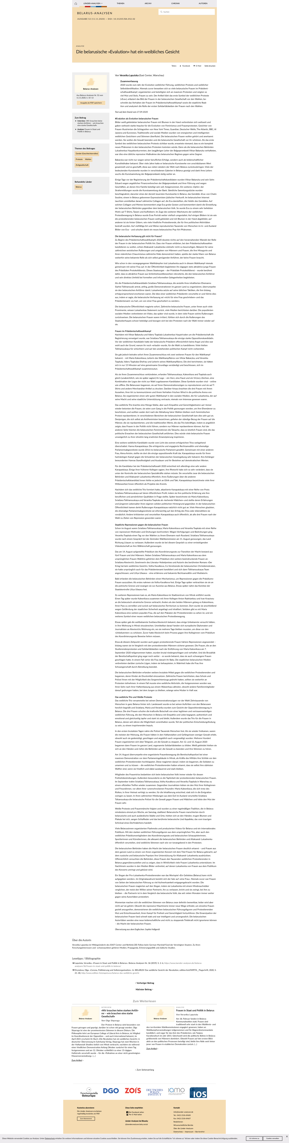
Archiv (148, 3)
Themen (120, 3)
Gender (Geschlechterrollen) (87, 154)
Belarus (79, 187)
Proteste (79, 159)
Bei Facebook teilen (136, 1112)
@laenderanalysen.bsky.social (136, 1124)
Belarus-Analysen (95, 13)
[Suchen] (161, 11)
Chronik (175, 3)
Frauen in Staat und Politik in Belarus (195, 1010)
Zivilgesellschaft (82, 165)
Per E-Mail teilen (135, 1115)
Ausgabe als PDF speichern (91, 103)
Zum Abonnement (86, 1118)
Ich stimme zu (254, 1138)
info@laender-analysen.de (183, 1112)
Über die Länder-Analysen (183, 1128)
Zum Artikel (77, 1060)
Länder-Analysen (92, 3)
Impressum (189, 1132)
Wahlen (88, 159)
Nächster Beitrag (144, 989)
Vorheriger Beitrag (145, 983)
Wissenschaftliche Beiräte (183, 1125)
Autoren (203, 3)
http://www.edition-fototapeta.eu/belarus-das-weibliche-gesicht (110, 973)
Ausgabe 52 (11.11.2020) (91, 19)
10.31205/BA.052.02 (124, 19)
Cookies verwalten (272, 1138)
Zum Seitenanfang (145, 1070)
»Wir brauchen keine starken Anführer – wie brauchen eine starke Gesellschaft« (90, 123)
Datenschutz (178, 1132)
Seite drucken (210, 66)
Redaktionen (178, 1122)
